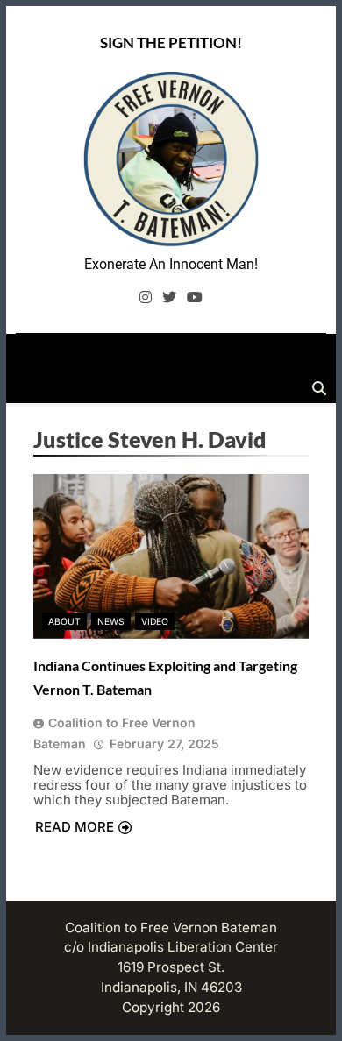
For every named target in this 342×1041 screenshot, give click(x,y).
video (154, 621)
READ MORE (74, 826)
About (64, 621)
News (111, 621)
